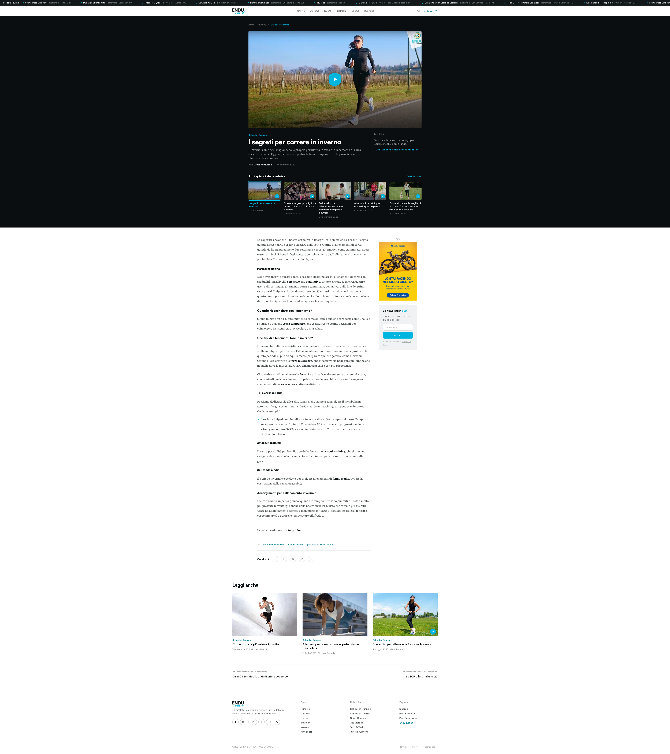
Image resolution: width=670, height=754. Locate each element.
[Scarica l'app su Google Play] (243, 722)
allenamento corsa (273, 544)
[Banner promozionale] (398, 271)
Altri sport (306, 731)
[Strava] (277, 722)
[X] (293, 559)
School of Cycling (360, 713)
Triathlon (341, 10)
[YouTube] (269, 722)
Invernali (305, 727)
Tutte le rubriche (359, 731)
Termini (403, 746)
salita (330, 544)
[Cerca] (418, 11)
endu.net (429, 10)
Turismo (355, 10)
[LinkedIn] (302, 559)
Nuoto (327, 10)
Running (300, 10)
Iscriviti (397, 335)
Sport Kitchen (358, 718)
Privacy (414, 746)
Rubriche (369, 10)
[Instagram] (254, 722)
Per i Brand (406, 713)
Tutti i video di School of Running (394, 149)
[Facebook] (284, 559)
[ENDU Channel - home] (238, 11)
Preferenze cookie (430, 746)
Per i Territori (406, 718)
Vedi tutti (413, 176)
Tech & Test (356, 727)
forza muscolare (295, 544)
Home (251, 24)
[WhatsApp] (275, 559)
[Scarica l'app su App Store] (235, 722)
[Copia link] (311, 559)
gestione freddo (315, 544)
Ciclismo (314, 10)
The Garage (356, 722)
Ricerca (403, 708)
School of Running (280, 24)
